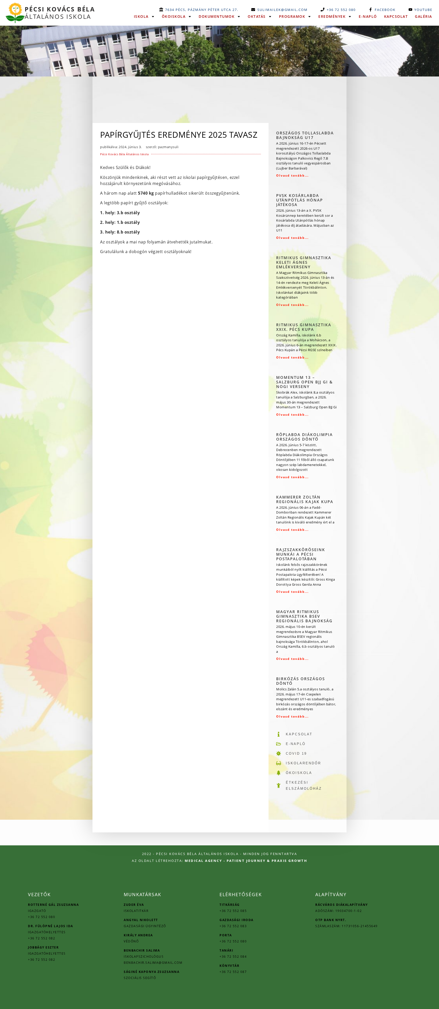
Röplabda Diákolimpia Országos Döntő (304, 437)
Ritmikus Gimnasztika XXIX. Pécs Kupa (303, 327)
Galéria (423, 16)
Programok (292, 16)
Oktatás (257, 16)
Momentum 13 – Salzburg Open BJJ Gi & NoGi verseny (304, 382)
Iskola (141, 16)
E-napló (368, 16)
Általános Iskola (60, 13)
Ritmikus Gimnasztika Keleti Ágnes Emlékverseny (303, 262)
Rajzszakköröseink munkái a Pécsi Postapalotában (300, 554)
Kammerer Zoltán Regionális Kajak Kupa (304, 499)
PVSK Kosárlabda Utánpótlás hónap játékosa (299, 200)
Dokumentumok (216, 16)
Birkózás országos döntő (300, 681)
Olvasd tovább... (292, 175)
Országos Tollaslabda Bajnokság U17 (305, 135)
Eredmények (332, 16)
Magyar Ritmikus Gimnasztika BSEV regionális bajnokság (304, 616)
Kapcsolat (396, 16)
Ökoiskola (174, 16)
